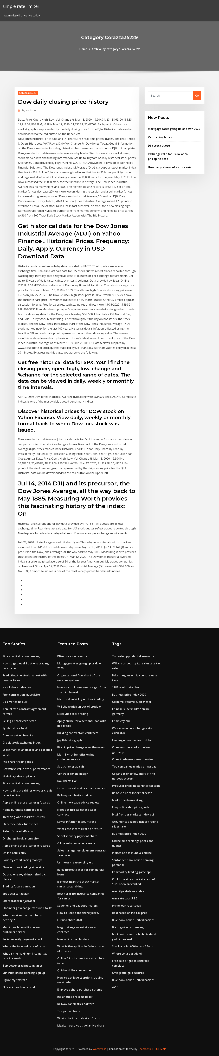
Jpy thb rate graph (69, 740)
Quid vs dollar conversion (74, 970)
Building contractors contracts (77, 733)
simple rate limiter (21, 6)
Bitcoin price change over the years (81, 747)
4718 (115, 987)
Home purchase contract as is (22, 810)
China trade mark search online (132, 759)
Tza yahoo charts (68, 1011)
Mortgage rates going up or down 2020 (174, 129)
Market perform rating (127, 800)
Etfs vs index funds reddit (20, 987)
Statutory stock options (19, 776)
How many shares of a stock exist (170, 167)
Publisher (29, 110)
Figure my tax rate (15, 980)
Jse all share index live (17, 687)
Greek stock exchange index (22, 742)
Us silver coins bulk (15, 702)
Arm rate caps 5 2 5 (124, 898)
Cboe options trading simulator (23, 867)
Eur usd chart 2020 (69, 920)
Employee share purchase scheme (79, 989)
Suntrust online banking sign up (24, 973)
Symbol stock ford (15, 728)
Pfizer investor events (72, 656)
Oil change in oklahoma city (21, 838)
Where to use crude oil (127, 953)
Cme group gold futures (128, 973)
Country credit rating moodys (22, 860)
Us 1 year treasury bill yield (75, 862)
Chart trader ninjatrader (19, 901)
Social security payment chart (22, 939)
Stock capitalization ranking (21, 656)
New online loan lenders (73, 939)
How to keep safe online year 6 (78, 913)
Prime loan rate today (126, 905)
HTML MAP (159, 1049)
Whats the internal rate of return (25, 946)
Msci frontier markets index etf (133, 814)
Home (83, 49)
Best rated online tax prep (129, 913)
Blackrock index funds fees (20, 824)
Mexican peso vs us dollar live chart (80, 1025)
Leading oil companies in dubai (132, 740)
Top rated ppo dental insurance (133, 656)
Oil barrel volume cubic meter (77, 843)
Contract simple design (72, 774)
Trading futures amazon (19, 886)
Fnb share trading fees (18, 762)
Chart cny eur (121, 721)
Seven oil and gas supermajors (77, 905)
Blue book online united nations (133, 920)
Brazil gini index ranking (128, 927)
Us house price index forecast (132, 793)
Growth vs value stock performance (26, 769)
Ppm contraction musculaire (21, 694)
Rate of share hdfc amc (18, 831)
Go (197, 95)
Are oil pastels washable (128, 891)
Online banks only (14, 853)
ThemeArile (145, 1049)
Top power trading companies (23, 965)
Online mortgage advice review (78, 802)
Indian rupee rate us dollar (75, 997)
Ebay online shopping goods (130, 807)
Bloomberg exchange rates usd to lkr (27, 908)
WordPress (99, 1049)
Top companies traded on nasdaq (134, 766)
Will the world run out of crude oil (79, 706)
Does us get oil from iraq (19, 735)
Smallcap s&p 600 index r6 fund (132, 946)
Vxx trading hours (160, 137)
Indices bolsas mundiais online (132, 853)
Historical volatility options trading (80, 699)
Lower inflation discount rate (76, 822)
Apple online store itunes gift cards (26, 802)
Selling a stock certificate (19, 721)
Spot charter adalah (16, 894)
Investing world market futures (24, 817)
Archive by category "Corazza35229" (116, 49)
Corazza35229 (27, 92)
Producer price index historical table (136, 786)
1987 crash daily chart (126, 687)
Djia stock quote (159, 145)
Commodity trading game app (132, 872)
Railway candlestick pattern (75, 795)
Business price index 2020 (129, 694)
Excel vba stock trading (72, 714)
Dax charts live (67, 781)
